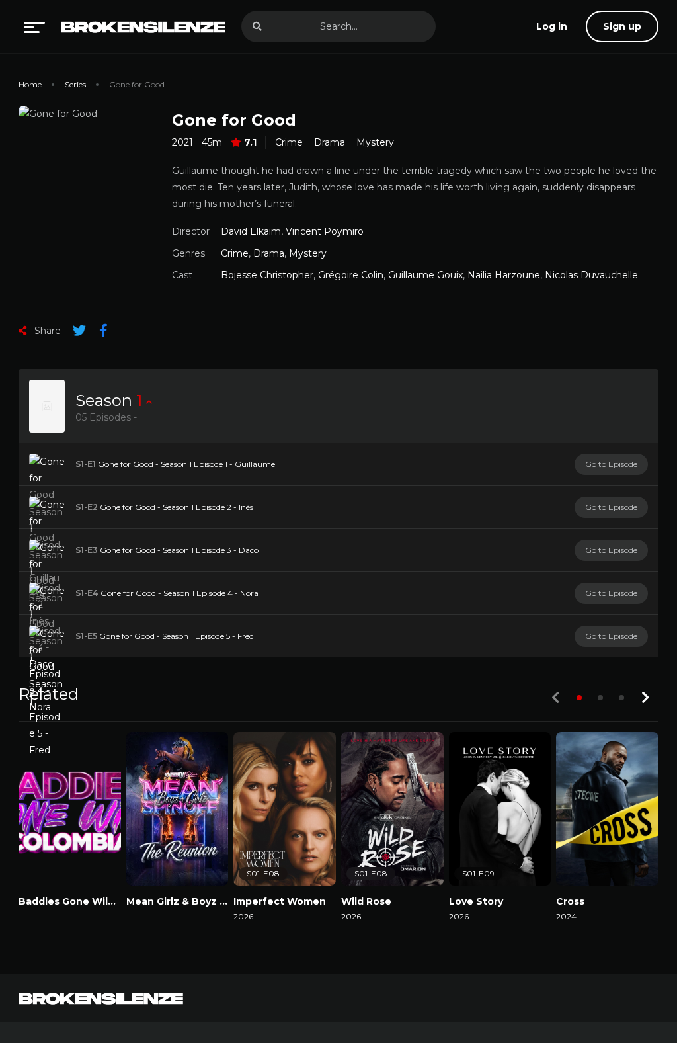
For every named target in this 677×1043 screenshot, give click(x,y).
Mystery (375, 142)
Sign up (622, 26)
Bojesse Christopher (267, 275)
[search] (257, 26)
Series (75, 84)
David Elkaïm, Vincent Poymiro (292, 231)
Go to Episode (611, 464)
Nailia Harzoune (503, 275)
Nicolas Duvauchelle (591, 275)
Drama (329, 142)
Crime (289, 142)
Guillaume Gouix (425, 275)
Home (30, 84)
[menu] (34, 26)
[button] (579, 698)
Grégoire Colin (350, 275)
